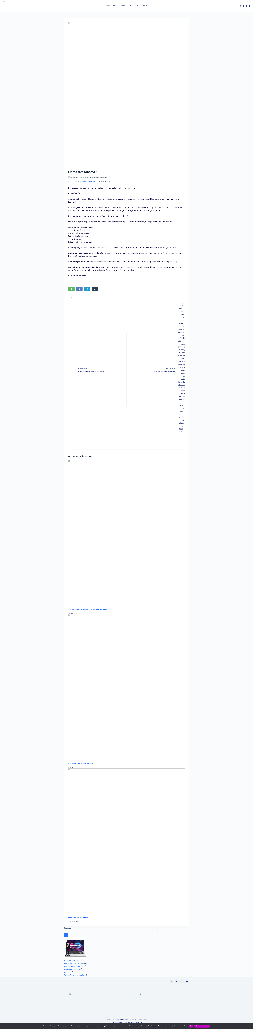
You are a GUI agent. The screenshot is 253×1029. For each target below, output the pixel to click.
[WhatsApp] (249, 6)
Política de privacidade (202, 1026)
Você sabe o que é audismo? (79, 918)
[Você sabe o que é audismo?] (126, 842)
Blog (131, 6)
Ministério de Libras (72, 969)
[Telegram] (87, 289)
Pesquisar (67, 928)
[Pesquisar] (66, 935)
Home (108, 6)
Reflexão (68, 972)
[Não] (251, 1026)
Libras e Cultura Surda (100, 177)
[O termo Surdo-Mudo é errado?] (126, 688)
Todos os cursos (119, 6)
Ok (191, 1026)
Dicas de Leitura (71, 960)
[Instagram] (243, 6)
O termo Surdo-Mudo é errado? (80, 763)
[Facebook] (240, 6)
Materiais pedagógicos (73, 966)
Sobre (145, 6)
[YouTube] (246, 6)
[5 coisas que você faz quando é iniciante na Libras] (126, 534)
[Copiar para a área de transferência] (95, 289)
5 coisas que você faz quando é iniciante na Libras (87, 609)
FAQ (138, 6)
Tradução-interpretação (74, 975)
